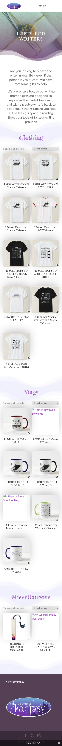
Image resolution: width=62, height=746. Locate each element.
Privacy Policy (16, 681)
